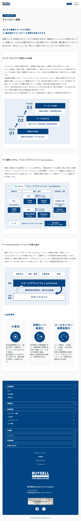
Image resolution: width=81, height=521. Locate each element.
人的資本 (10, 417)
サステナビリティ (41, 460)
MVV (9, 391)
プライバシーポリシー (40, 453)
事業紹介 (10, 403)
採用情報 (10, 441)
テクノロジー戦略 (13, 413)
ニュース (10, 435)
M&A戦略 (10, 424)
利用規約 (40, 456)
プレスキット (40, 464)
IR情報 (9, 430)
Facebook (37, 509)
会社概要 (10, 394)
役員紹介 (10, 397)
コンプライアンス (13, 420)
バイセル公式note (40, 501)
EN (69, 4)
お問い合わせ (12, 446)
